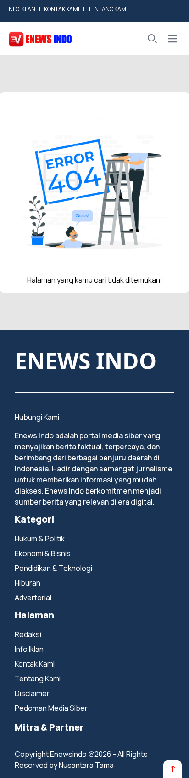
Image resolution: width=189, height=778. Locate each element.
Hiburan (27, 583)
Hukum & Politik (40, 539)
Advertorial (33, 597)
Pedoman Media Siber (51, 708)
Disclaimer (32, 693)
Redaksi (28, 634)
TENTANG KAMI (108, 9)
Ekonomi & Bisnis (43, 553)
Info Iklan (29, 649)
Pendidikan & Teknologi (53, 568)
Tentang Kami (38, 678)
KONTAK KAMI (61, 9)
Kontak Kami (35, 664)
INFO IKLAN (21, 9)
